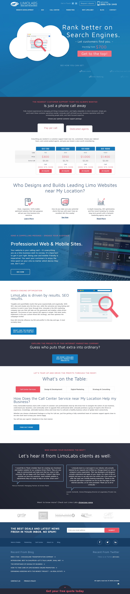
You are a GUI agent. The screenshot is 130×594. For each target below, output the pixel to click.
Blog (102, 10)
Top (125, 583)
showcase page (86, 502)
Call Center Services (28, 389)
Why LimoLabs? (88, 10)
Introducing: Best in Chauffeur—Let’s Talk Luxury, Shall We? (36, 560)
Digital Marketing (77, 389)
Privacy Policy (30, 581)
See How (65, 217)
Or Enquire (45, 171)
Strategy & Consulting (101, 389)
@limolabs (116, 557)
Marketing (70, 10)
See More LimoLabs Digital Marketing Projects (65, 358)
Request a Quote (87, 3)
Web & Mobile (15, 542)
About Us (50, 542)
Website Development (25, 10)
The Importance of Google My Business (27, 564)
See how (20, 272)
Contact (112, 10)
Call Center (54, 10)
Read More (101, 219)
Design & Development (53, 389)
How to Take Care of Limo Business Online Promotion (33, 567)
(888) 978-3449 (108, 4)
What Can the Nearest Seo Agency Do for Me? (23, 331)
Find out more (26, 427)
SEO (42, 10)
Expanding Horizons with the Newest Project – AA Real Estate (37, 571)
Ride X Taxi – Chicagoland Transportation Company (32, 557)
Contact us (15, 581)
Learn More (29, 219)
